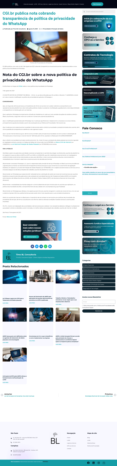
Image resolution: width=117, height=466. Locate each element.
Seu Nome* (85, 133)
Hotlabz (45, 461)
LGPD (35, 4)
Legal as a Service (53, 4)
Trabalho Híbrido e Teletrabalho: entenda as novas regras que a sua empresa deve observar (66, 299)
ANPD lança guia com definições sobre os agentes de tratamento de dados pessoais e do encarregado (15, 338)
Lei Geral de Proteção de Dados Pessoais (25, 144)
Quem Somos (63, 4)
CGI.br (21, 86)
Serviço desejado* (87, 164)
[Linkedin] (93, 462)
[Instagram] (98, 462)
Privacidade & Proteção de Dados (53, 29)
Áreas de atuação (28, 4)
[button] (32, 246)
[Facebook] (88, 462)
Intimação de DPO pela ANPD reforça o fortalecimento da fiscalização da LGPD (15, 377)
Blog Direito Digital (73, 4)
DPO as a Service (43, 4)
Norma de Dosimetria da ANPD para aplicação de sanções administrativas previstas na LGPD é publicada (40, 298)
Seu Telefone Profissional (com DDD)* (93, 156)
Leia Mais (5, 303)
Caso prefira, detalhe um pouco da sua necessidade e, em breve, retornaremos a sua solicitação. (98, 173)
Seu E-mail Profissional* (89, 148)
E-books (81, 4)
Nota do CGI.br (11, 217)
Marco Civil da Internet (63, 142)
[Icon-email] (103, 462)
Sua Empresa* (86, 140)
